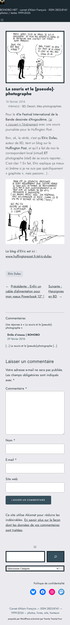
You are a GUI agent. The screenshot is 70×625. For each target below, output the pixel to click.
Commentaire (16, 388)
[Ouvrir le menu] (2, 20)
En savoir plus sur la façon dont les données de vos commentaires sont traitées (33, 524)
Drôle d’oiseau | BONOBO (23, 335)
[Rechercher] (55, 556)
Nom (10, 440)
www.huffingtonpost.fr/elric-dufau (28, 256)
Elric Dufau (14, 274)
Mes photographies (49, 106)
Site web (12, 479)
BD (23, 106)
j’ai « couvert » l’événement (29, 122)
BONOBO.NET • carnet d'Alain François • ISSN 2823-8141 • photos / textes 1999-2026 (34, 11)
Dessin (31, 106)
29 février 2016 (16, 339)
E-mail (11, 459)
